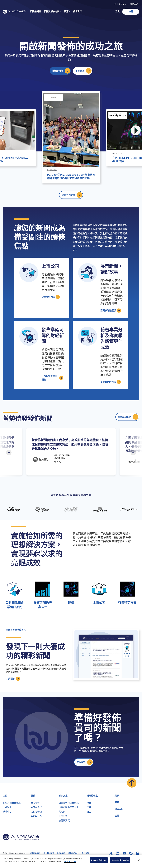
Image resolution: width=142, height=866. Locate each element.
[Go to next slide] (133, 452)
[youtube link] (124, 853)
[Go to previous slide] (9, 452)
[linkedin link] (117, 853)
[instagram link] (137, 853)
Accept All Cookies (120, 860)
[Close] (139, 860)
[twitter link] (111, 853)
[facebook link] (131, 853)
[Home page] (14, 12)
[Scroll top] (131, 783)
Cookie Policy (70, 861)
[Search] (115, 4)
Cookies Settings (98, 860)
